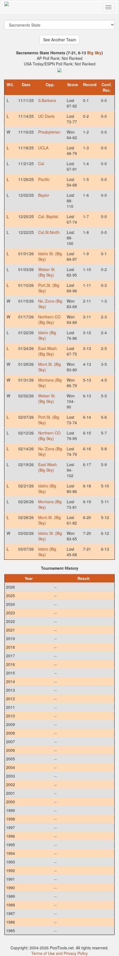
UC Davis (46, 116)
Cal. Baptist (48, 216)
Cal (41, 163)
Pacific (44, 179)
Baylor (43, 195)
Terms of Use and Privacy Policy (59, 953)
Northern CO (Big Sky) (49, 319)
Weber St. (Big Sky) (47, 272)
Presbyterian (49, 132)
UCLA (43, 147)
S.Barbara (47, 100)
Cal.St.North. (49, 232)
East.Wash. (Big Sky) (48, 351)
